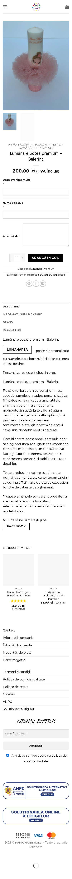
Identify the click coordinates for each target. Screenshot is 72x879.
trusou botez (57, 274)
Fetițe (56, 144)
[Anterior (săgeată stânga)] (3, 872)
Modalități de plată (17, 652)
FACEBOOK (16, 526)
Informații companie (18, 638)
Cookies (9, 694)
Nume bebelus (13, 202)
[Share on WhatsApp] (29, 283)
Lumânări (26, 147)
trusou (44, 274)
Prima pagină (18, 144)
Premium (46, 147)
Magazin (40, 144)
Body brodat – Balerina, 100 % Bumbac (54, 595)
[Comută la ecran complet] (15, 856)
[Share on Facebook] (36, 283)
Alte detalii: (11, 236)
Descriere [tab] (11, 306)
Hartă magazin (14, 660)
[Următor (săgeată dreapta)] (15, 872)
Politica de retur (15, 687)
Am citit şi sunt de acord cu (39, 758)
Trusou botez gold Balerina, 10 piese (18, 593)
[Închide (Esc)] (37, 856)
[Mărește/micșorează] (3, 856)
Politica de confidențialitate (24, 679)
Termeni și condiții (16, 672)
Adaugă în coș (45, 258)
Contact (9, 630)
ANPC (7, 702)
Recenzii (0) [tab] (12, 329)
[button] (5, 6)
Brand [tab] (8, 322)
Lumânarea (17, 349)
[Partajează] (26, 856)
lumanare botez (29, 274)
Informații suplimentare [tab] (22, 314)
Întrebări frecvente (17, 645)
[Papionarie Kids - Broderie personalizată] (36, 6)
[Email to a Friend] (43, 283)
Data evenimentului (17, 179)
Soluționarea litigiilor (18, 709)
